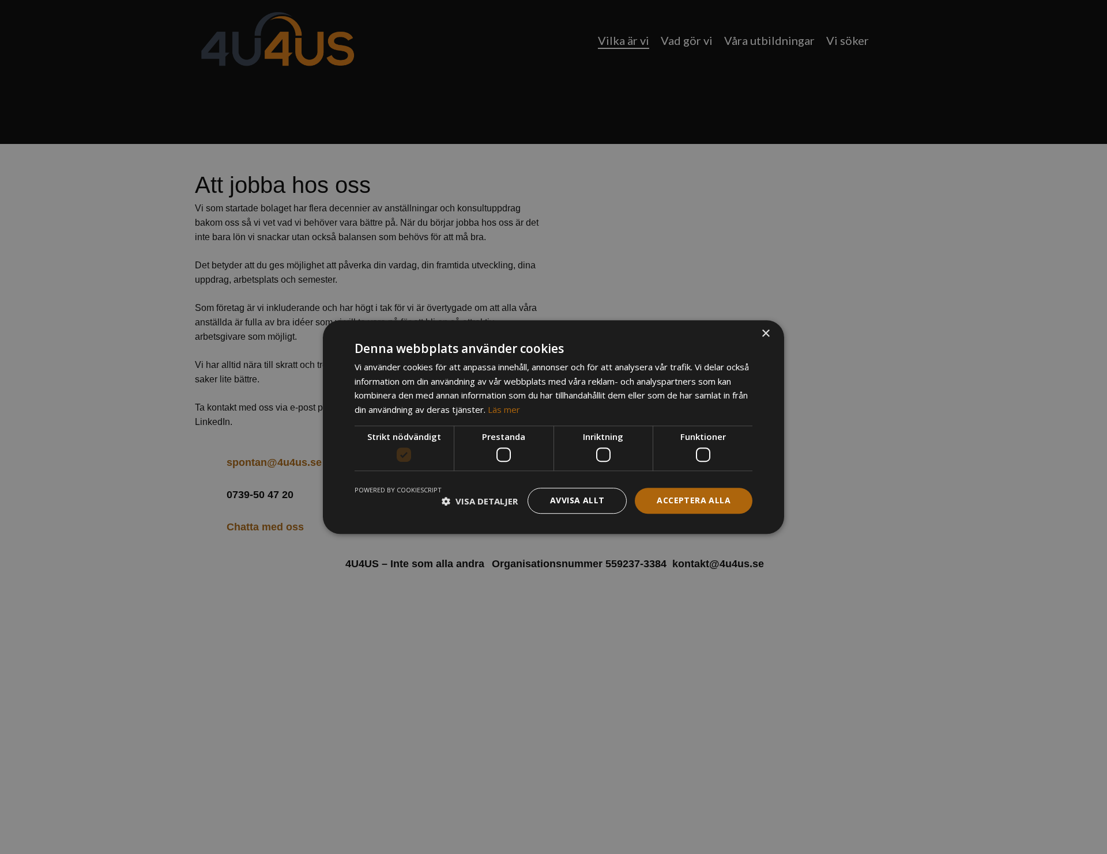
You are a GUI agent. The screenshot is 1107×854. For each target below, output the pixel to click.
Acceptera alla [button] (694, 500)
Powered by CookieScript (398, 490)
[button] (480, 501)
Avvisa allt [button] (577, 500)
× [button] (765, 333)
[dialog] (553, 427)
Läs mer (504, 409)
